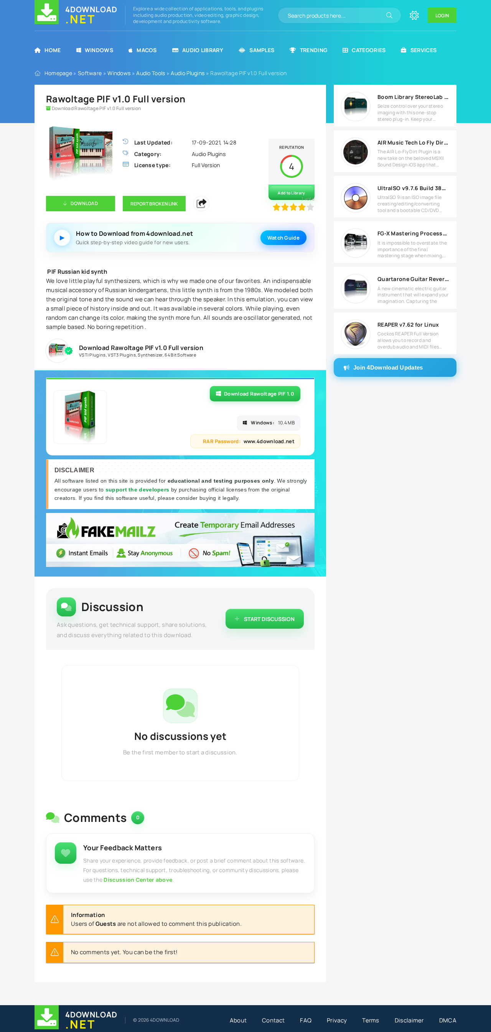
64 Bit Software (180, 355)
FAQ (305, 1020)
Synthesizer (150, 355)
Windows (99, 50)
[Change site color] (414, 15)
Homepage (58, 73)
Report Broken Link (154, 203)
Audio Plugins (187, 73)
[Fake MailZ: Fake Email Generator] (180, 541)
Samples (261, 50)
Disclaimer (409, 1020)
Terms (370, 1020)
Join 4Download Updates (388, 367)
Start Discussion (269, 619)
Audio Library (202, 50)
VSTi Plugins (92, 355)
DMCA (447, 1020)
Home (52, 50)
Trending (313, 50)
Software (90, 73)
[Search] (389, 15)
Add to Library (291, 193)
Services (423, 50)
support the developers (138, 489)
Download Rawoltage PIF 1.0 (259, 393)
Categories (369, 50)
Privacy (337, 1020)
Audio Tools (150, 73)
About (238, 1020)
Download (84, 203)
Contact (273, 1020)
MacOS (147, 50)
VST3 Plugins (122, 355)
